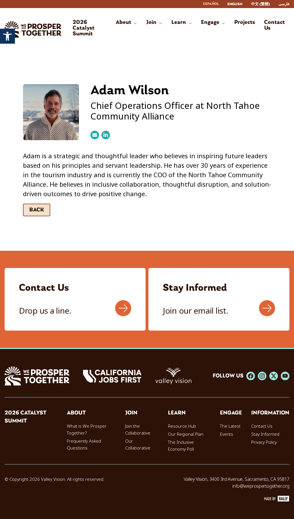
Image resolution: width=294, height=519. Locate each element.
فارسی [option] (283, 4)
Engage (231, 413)
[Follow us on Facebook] (250, 376)
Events (226, 434)
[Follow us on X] (273, 376)
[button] (7, 36)
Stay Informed (265, 434)
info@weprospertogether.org (260, 486)
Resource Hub (182, 426)
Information (270, 413)
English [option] (235, 4)
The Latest (230, 426)
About (76, 413)
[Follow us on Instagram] (262, 376)
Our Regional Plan (185, 434)
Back (36, 210)
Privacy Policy (264, 442)
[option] (235, 4)
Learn (177, 413)
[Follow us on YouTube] (285, 376)
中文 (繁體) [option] (260, 4)
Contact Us (261, 426)
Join (131, 413)
